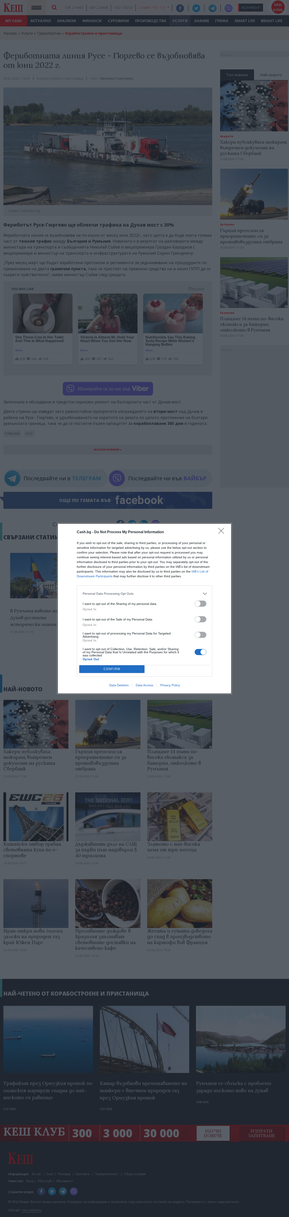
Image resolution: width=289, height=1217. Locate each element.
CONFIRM (112, 669)
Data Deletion (119, 685)
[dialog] (144, 608)
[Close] (222, 532)
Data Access (144, 685)
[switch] (200, 604)
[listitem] (144, 593)
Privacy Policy (170, 685)
